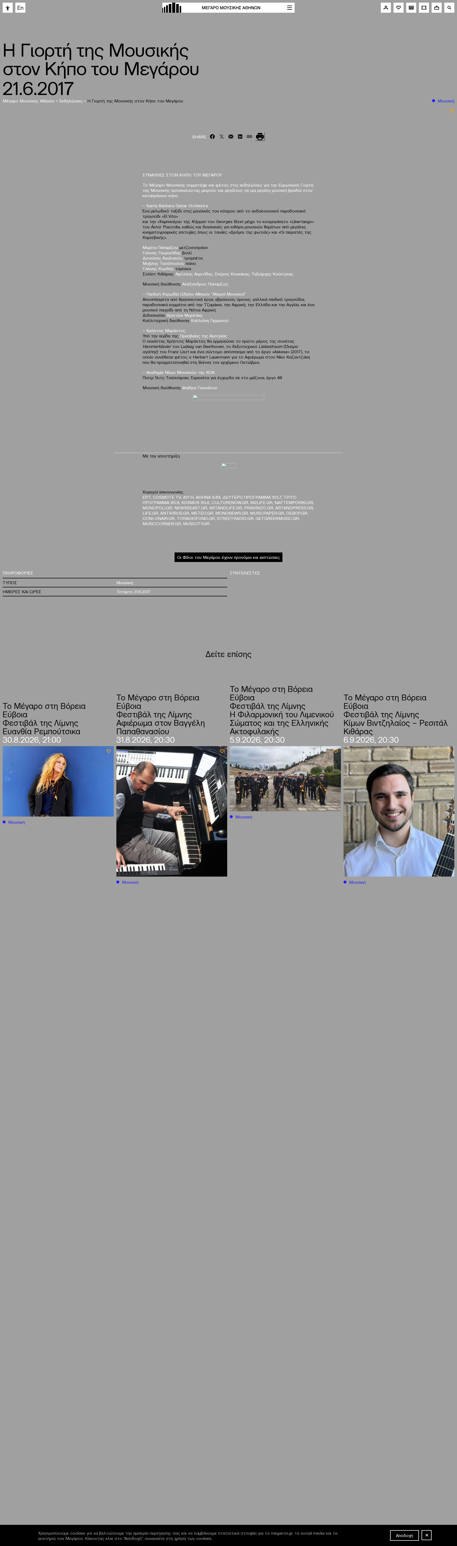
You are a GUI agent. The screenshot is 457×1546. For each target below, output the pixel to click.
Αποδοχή (404, 1535)
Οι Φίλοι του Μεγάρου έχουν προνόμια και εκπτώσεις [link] (228, 557)
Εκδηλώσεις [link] (71, 100)
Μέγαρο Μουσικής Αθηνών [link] (29, 100)
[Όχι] (427, 1535)
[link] (8, 8)
